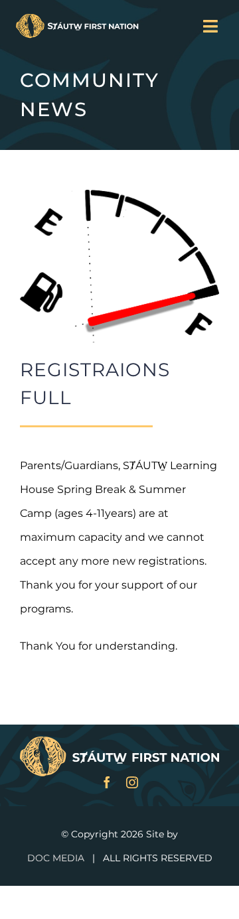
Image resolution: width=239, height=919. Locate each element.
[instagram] (132, 782)
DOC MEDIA (55, 858)
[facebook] (107, 782)
